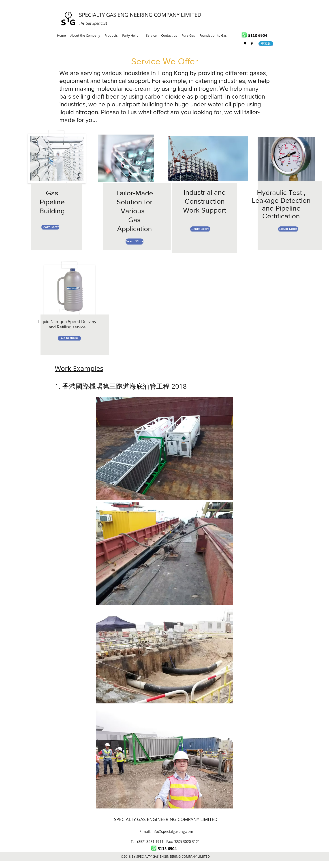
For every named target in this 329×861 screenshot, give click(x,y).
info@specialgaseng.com (172, 831)
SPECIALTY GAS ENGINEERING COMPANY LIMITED (140, 14)
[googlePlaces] (245, 43)
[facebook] (252, 43)
